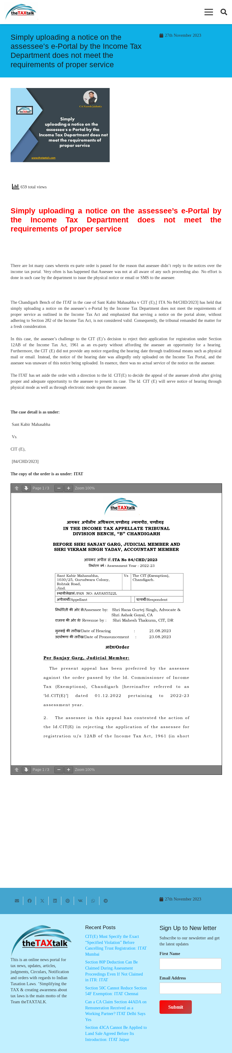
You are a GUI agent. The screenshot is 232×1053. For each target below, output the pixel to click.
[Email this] (17, 901)
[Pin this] (67, 901)
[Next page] (26, 488)
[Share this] (29, 901)
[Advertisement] (171, 137)
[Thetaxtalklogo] (21, 12)
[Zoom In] (68, 488)
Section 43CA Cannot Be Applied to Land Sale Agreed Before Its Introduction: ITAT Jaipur (116, 1033)
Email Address (173, 978)
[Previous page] (16, 488)
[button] (208, 12)
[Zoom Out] (58, 488)
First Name (170, 953)
